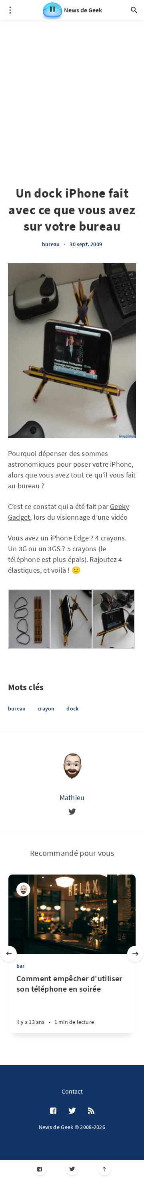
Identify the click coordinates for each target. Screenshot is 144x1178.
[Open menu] (10, 10)
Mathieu (72, 797)
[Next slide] (135, 954)
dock (72, 708)
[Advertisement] (72, 91)
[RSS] (91, 1111)
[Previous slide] (9, 954)
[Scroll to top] (104, 1169)
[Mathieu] (72, 765)
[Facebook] (40, 1169)
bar (20, 965)
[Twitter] (72, 1169)
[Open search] (134, 10)
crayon (46, 708)
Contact (72, 1091)
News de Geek (83, 10)
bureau (51, 244)
